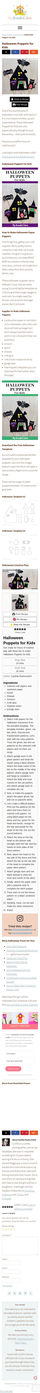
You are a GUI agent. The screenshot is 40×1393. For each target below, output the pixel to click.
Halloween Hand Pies (17, 958)
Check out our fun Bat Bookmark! (18, 156)
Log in (28, 1386)
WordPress (21, 1386)
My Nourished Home (20, 11)
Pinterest (6, 1198)
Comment (7, 1235)
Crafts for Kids (18, 35)
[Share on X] (6, 52)
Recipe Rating (8, 1226)
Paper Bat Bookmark (16, 946)
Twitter (20, 1194)
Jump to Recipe (21, 99)
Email (5, 1268)
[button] (15, 629)
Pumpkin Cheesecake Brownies (22, 950)
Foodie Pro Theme (22, 1383)
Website (5, 1277)
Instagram (7, 1194)
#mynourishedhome (21, 933)
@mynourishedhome (23, 929)
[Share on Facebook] (15, 52)
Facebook (29, 1190)
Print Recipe (21, 104)
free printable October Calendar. (22, 1004)
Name (5, 1259)
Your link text (6, 1391)
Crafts (10, 35)
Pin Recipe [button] (21, 619)
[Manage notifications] (35, 1378)
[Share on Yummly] (34, 52)
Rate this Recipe (21, 624)
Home (4, 35)
